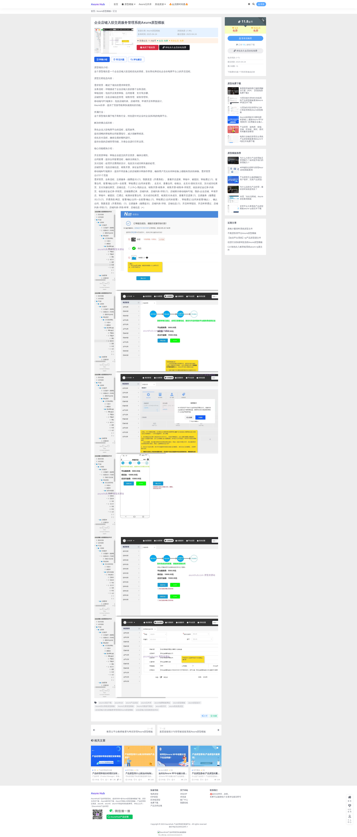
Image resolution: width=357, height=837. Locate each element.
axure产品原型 (132, 702)
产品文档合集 (156, 805)
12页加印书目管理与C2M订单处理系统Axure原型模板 (251, 110)
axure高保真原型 (176, 706)
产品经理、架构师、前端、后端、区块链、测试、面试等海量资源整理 (251, 129)
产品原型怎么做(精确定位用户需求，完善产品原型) (251, 178)
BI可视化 (130, 770)
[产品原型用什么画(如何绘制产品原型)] (139, 756)
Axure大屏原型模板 (126, 706)
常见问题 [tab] (120, 59)
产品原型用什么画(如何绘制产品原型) (139, 774)
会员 (236, 28)
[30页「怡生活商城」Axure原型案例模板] (233, 199)
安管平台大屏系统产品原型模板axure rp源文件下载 (251, 207)
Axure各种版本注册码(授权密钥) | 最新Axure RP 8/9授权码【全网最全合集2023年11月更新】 (251, 120)
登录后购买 (246, 38)
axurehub (119, 702)
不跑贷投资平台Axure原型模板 (242, 233)
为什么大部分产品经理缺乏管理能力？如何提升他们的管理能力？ (251, 160)
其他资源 (159, 4)
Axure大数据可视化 (145, 706)
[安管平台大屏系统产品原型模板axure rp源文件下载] (233, 208)
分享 (206, 716)
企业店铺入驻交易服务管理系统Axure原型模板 (114, 710)
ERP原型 (154, 796)
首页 (116, 4)
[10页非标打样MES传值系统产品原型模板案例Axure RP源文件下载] (233, 100)
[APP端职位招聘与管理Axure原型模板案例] (233, 170)
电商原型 (154, 794)
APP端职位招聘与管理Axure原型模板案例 (251, 168)
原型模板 (129, 4)
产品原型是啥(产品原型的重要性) (206, 774)
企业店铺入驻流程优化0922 (147, 710)
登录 (262, 4)
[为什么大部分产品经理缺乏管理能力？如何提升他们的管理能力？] (233, 160)
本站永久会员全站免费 (175, 47)
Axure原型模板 (104, 11)
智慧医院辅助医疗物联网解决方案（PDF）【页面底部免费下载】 (251, 90)
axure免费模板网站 (162, 702)
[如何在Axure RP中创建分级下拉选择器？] (172, 756)
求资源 (183, 796)
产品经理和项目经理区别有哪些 (106, 774)
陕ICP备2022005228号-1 (178, 827)
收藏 (215, 716)
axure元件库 (146, 702)
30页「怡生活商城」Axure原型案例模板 (251, 197)
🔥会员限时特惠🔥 (178, 4)
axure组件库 (161, 706)
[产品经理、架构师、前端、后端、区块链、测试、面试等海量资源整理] (233, 129)
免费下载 (154, 802)
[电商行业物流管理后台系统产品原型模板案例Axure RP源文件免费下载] (233, 139)
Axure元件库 (145, 4)
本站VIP (183, 794)
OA (95, 770)
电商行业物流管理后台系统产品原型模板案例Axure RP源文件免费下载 (251, 139)
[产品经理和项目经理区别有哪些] (106, 756)
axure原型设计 (194, 702)
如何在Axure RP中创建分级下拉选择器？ (172, 774)
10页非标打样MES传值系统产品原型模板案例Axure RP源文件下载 (251, 100)
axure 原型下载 (105, 702)
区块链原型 (155, 799)
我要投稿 (184, 802)
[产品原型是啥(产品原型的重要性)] (205, 756)
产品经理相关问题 (105, 770)
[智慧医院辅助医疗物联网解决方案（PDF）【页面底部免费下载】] (233, 91)
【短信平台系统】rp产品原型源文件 (244, 237)
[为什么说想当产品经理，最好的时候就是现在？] (233, 189)
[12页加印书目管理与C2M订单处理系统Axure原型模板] (233, 110)
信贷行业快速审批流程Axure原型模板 (245, 242)
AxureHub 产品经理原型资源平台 (177, 824)
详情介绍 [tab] (103, 59)
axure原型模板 (179, 702)
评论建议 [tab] (137, 59)
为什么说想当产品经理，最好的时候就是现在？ (251, 187)
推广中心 (184, 799)
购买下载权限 (149, 47)
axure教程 (164, 770)
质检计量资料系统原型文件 (240, 228)
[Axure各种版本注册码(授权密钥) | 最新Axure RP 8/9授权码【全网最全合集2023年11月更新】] (233, 119)
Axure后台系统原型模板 (105, 706)
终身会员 (257, 28)
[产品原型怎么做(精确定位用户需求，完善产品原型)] (233, 179)
